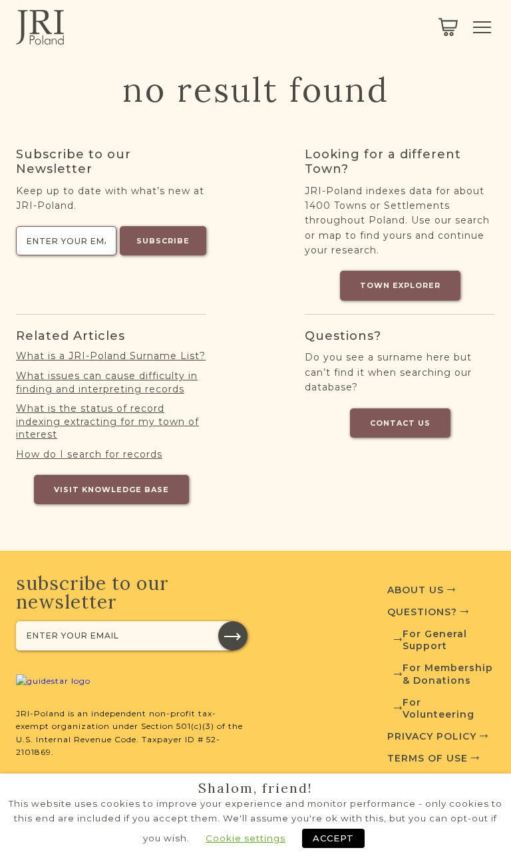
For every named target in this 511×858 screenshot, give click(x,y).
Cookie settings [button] (245, 838)
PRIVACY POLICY (433, 736)
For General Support (435, 640)
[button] (233, 635)
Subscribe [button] (163, 240)
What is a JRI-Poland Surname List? (111, 356)
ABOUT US (417, 590)
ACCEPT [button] (333, 838)
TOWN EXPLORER (400, 285)
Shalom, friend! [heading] (255, 788)
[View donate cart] (448, 27)
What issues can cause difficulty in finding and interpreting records (107, 382)
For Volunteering (438, 708)
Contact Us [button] (400, 423)
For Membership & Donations (448, 674)
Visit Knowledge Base (111, 489)
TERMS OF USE (429, 758)
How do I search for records (89, 454)
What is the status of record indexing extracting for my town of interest (107, 421)
